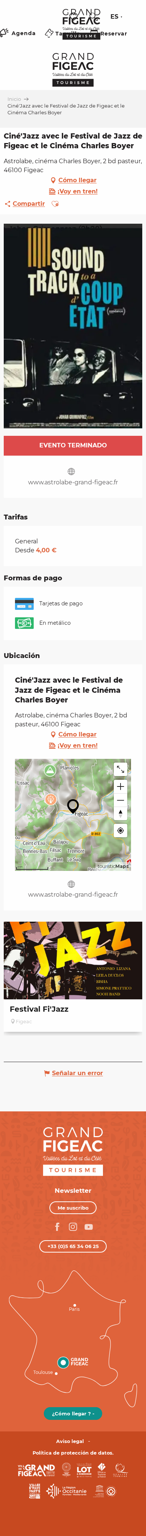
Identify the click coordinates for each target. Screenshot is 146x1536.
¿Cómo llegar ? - (73, 1413)
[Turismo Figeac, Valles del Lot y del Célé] (81, 29)
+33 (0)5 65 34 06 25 (73, 1246)
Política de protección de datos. (73, 1453)
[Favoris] (74, 17)
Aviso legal (70, 1441)
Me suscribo (73, 1208)
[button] (93, 17)
